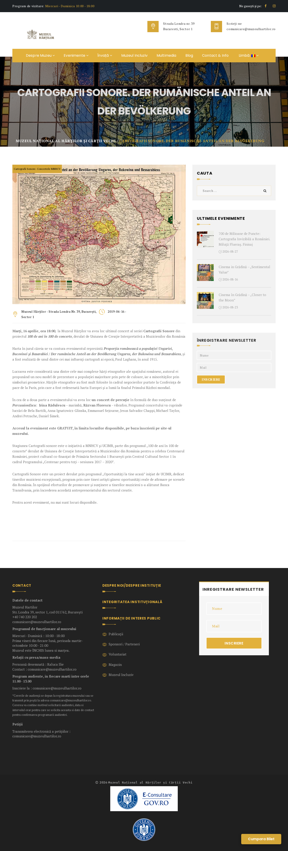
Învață (103, 55)
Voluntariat (117, 654)
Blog (189, 55)
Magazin (115, 664)
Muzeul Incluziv (134, 55)
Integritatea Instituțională (132, 602)
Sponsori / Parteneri (124, 644)
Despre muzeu (39, 55)
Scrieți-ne (234, 23)
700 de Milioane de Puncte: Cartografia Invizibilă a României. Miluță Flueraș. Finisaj (244, 239)
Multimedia (166, 55)
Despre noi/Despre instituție (131, 585)
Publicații (116, 634)
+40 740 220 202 (24, 617)
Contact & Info (215, 55)
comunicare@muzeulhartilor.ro (251, 29)
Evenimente (75, 55)
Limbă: (244, 55)
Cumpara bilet (261, 839)
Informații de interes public (131, 618)
